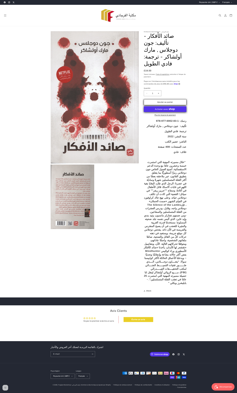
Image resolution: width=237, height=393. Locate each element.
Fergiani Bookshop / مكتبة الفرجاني (69, 384)
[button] (5, 15)
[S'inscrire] (92, 354)
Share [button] (148, 291)
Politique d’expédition (179, 384)
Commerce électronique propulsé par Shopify (96, 384)
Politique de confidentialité (143, 384)
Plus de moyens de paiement (165, 115)
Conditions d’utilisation (162, 384)
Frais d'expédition (162, 74)
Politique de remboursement (122, 384)
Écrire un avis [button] (138, 320)
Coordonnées (181, 387)
